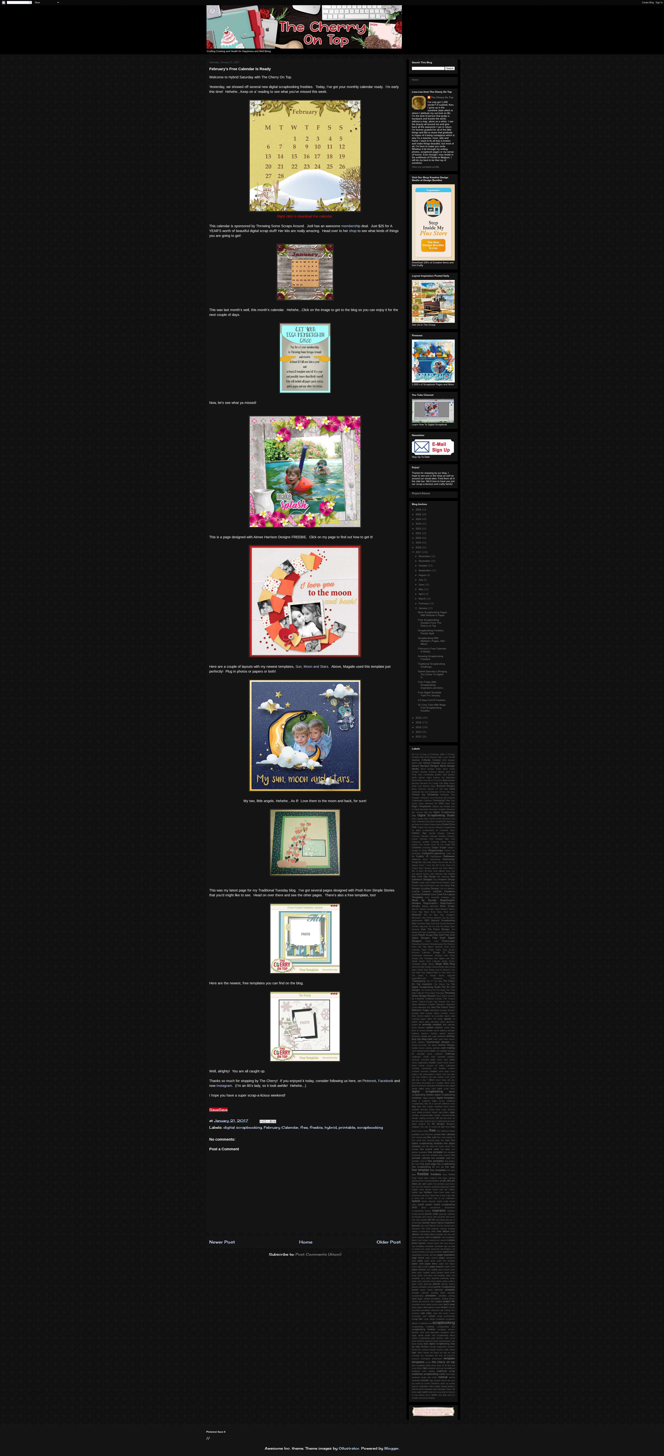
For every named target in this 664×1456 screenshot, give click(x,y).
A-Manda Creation (431, 760)
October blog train (420, 926)
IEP (437, 865)
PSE (448, 932)
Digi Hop (428, 812)
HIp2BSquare (436, 856)
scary (452, 1313)
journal (421, 1214)
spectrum (429, 1341)
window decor (424, 1395)
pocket (430, 1287)
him (445, 1190)
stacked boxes (445, 1341)
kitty (438, 1220)
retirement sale (437, 1310)
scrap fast (417, 1319)
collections (450, 1066)
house (432, 1195)
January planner (431, 868)
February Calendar (281, 1127)
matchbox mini (418, 1229)
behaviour (416, 1036)
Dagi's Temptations (421, 806)
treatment (416, 1377)
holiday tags (417, 1192)
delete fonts (449, 1083)
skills (447, 1338)
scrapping (441, 1329)
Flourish (451, 842)
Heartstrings (435, 859)
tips (425, 1368)
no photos (416, 1249)
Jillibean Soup (444, 871)
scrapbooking (370, 1127)
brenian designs (446, 1045)
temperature (437, 1359)
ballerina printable (447, 1030)
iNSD (414, 1207)
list (448, 1226)
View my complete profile (425, 166)
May (421, 589)
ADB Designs (448, 760)
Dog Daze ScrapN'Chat (436, 821)
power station (426, 1290)
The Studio (440, 990)
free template (420, 1170)
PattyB (414, 935)
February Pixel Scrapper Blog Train (437, 839)
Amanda (423, 772)
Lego (427, 882)
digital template (429, 1098)
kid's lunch (450, 1217)
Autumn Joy (439, 777)
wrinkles (431, 1398)
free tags (450, 1167)
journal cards (431, 1214)
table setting (449, 1350)
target (436, 1353)
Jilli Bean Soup (430, 871)
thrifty (428, 1365)
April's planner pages (422, 777)
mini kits (447, 1234)
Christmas (432, 794)
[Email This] (261, 1121)
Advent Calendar (431, 763)
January (423, 608)
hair (413, 1187)
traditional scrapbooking (425, 1373)
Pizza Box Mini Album (422, 947)
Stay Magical (427, 973)
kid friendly (416, 1217)
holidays (428, 1192)
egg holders (444, 1112)
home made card (447, 1192)
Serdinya (438, 955)
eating (419, 1112)
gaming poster (418, 1181)
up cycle (451, 1380)
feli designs (438, 1124)
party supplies (423, 1273)
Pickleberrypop (436, 944)
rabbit (425, 1307)
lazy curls (425, 1226)
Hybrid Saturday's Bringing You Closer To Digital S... (432, 674)
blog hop (416, 1039)
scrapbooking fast (446, 1327)
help (441, 1190)
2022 (419, 528)
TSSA (452, 978)
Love (433, 894)
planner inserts (448, 1284)
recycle (452, 1307)
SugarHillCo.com (419, 978)
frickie (452, 1174)
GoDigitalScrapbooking (433, 853)
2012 (419, 736)
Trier (445, 999)
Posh (446, 947)
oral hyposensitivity (434, 1252)
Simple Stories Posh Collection (426, 961)
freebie (316, 1127)
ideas (424, 1208)
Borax (414, 789)
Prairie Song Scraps (445, 950)
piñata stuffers (448, 1281)
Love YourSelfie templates (437, 897)
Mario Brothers (441, 909)
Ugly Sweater (439, 1002)
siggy (414, 1335)
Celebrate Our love (420, 792)
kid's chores (427, 1217)
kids (413, 1220)
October (423, 565)
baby (453, 1028)
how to (438, 1195)
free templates (438, 1170)
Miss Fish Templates (444, 915)
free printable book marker (438, 1155)
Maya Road (429, 912)
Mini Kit (428, 915)
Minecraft (416, 915)
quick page (449, 1304)
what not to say (434, 1392)
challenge (450, 1054)
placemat (427, 1284)
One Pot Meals (442, 926)
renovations (425, 1310)
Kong (435, 880)
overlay (426, 1255)
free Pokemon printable (431, 1134)
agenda (447, 1019)
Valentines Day (424, 1007)
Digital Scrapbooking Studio (436, 815)
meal (428, 1229)
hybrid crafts (442, 1201)
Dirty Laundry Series (432, 819)
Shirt (436, 958)
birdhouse (441, 1036)
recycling (415, 1310)
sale (423, 1313)
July (421, 579)
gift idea (447, 1181)
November (425, 561)
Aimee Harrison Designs (425, 765)
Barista (415, 780)
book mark (438, 1039)
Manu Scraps (447, 906)
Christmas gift (440, 798)
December (425, 556)
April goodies (449, 775)
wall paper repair (444, 1389)
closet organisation (420, 1063)
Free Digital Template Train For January (429, 694)
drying (431, 1109)
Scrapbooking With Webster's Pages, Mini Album (431, 641)
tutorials (425, 1380)
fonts (447, 1127)
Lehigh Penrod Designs (440, 882)
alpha (427, 1022)
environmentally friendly (430, 1115)
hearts (435, 1190)
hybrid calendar (428, 1201)
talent (420, 1353)
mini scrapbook (433, 1237)
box (453, 1042)
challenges (416, 1057)
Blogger (391, 1448)
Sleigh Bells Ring (445, 963)
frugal (414, 1178)
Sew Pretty (449, 955)
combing (415, 1068)
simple (420, 1335)
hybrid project (425, 1204)
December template (437, 809)
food (452, 1127)
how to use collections (444, 1198)
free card (431, 1137)
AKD (420, 763)
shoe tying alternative (429, 1332)
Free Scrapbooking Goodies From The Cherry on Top (429, 622)
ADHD (414, 763)
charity (426, 1057)
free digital (445, 1140)
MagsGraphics (430, 903)
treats (423, 1377)
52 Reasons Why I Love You (439, 757)
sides (452, 1332)
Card (452, 788)
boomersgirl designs (438, 1042)
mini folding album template (431, 1234)
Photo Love (432, 941)
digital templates (446, 1097)
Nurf (437, 923)
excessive (430, 1118)
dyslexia (451, 1109)
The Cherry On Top (442, 97)
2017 (419, 552)
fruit (439, 1178)
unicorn (444, 1380)
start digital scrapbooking (436, 1344)
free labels (445, 1149)
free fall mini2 (428, 1146)
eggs (452, 1112)
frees (445, 1174)
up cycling (450, 1383)
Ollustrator (349, 1448)
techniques (425, 1359)
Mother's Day (440, 918)
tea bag (443, 1353)
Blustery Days (429, 786)
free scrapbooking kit (423, 1167)
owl (431, 1255)
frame (414, 1131)
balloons (415, 1033)
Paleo (452, 932)
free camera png (419, 1137)
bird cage (432, 1036)
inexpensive (435, 1208)
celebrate (439, 1054)
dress (446, 1107)
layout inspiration (446, 1223)
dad (413, 1080)
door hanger (427, 1107)
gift (441, 1181)
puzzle (435, 1304)
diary (447, 1086)
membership (351, 226)
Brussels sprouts (426, 789)
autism (430, 1027)
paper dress (431, 1264)
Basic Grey (423, 780)
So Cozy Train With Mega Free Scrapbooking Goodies (432, 707)
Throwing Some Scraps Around (433, 994)
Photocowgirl (448, 941)
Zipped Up (429, 1016)
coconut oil (431, 1066)
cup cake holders (419, 1077)
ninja (453, 1246)
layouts (416, 1225)
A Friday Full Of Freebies (431, 700)
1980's (442, 754)
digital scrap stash (446, 1089)
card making (448, 1047)
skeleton (439, 1338)
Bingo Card (417, 786)
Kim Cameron (443, 877)
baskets (451, 1033)
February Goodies (438, 836)
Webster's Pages (420, 1010)
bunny (422, 1048)
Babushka (450, 777)
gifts (420, 1184)
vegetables (423, 1386)
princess (439, 1290)
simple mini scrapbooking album (440, 1335)
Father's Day (419, 833)
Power (424, 950)
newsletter (429, 1246)
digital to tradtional (421, 1101)
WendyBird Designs (438, 1010)
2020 (419, 538)
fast (413, 1121)
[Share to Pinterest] (274, 1121)
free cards (416, 1140)
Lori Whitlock (449, 889)
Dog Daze (446, 819)
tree (429, 1377)
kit (429, 1219)
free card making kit (446, 1137)
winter (434, 1395)
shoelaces (444, 1332)
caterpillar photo (424, 1054)
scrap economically (446, 1316)
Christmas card (427, 798)
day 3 (419, 1080)
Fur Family (445, 845)
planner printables (419, 1287)
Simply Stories (428, 964)
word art (451, 1395)
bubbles (415, 1048)
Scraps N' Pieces (444, 952)
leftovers (433, 1226)
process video (428, 1301)
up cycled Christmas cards (433, 1383)
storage (433, 1347)
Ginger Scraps (439, 847)
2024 (419, 519)
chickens (415, 1060)
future (444, 1178)
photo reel (422, 1275)
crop (444, 1074)
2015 (419, 722)
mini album (443, 1231)
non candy (425, 1249)
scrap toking (429, 1319)
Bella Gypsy (449, 783)
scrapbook (440, 1319)
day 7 (425, 1080)
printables (430, 1295)
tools (438, 1368)
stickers (425, 1347)
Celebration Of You (437, 792)
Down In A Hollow (421, 824)
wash (425, 1392)
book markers (418, 1042)
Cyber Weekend (425, 803)
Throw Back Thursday (434, 993)
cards (432, 1051)
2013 (419, 732)
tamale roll (427, 1353)
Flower (415, 845)
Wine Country (426, 1013)
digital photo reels (427, 1089)
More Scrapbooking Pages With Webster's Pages (432, 614)
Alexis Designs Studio (431, 769)
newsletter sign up (442, 1246)
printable (347, 1127)
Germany (427, 848)
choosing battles (428, 1060)
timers (419, 1368)
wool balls (442, 1395)
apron (414, 1028)
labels (442, 1220)
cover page (444, 1071)
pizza (433, 1281)
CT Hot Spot (441, 789)
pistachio (426, 1281)
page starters (431, 1258)
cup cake (451, 1074)
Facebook (385, 1081)
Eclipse (421, 827)
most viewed (440, 1240)
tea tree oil (440, 1356)
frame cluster (423, 1131)
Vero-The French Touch (443, 1007)
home (436, 1192)
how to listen (427, 1198)
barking (434, 1033)
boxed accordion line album (424, 1045)
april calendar (449, 1025)
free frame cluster (442, 1146)
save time (437, 1313)
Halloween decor (420, 859)
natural (430, 1243)
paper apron (429, 1261)
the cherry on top (443, 1362)
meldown (435, 1229)
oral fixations (445, 1249)
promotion (416, 1304)
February (424, 603)
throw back (436, 1365)
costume (415, 1071)
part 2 (429, 1270)
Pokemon (439, 947)
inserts (428, 1211)
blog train (427, 1039)
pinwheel (435, 1278)
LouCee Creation (421, 891)
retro (453, 1310)
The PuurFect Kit (428, 990)
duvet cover (441, 1109)
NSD (427, 920)
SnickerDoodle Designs (422, 967)
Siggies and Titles (447, 958)
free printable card (440, 1158)
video (431, 1386)
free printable (435, 1152)
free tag (440, 1167)
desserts (422, 1086)
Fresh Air (435, 845)
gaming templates (432, 1181)
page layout (418, 1258)
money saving (429, 1240)
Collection (428, 800)
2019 (419, 542)
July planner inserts (420, 874)
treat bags (450, 1374)
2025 (419, 514)
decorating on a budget (432, 1083)
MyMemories (417, 920)
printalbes (443, 1296)
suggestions (442, 1347)
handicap (436, 1187)
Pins (445, 944)
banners (424, 1033)
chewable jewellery (446, 1057)
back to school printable (422, 1030)
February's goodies (420, 842)
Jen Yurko (443, 868)
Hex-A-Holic (443, 862)
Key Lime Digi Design (424, 876)
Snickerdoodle (438, 967)
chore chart (442, 1060)
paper (420, 1261)
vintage (437, 1386)
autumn (438, 1027)
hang (442, 1187)
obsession (435, 1249)
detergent (431, 1086)
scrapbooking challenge (423, 1327)
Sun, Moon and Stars (312, 666)
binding (424, 1036)
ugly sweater (435, 1380)
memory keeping (447, 1229)
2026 (419, 509)
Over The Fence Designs (435, 929)
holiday (452, 1190)
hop (423, 1195)
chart (433, 1057)
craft (420, 1074)
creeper (438, 1074)
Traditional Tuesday (433, 999)
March (422, 598)
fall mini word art (447, 1118)
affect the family (434, 1019)
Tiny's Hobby (441, 996)
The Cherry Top (441, 984)
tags (414, 1352)
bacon (436, 1030)
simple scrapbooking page (423, 1338)
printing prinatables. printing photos (439, 1299)
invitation (451, 1211)
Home (305, 1242)
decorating (416, 1083)
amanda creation (431, 1024)
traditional (451, 1368)
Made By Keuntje (424, 900)
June (422, 584)
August (423, 575)
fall (437, 1118)
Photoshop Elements (420, 944)
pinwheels (444, 1278)
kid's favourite (439, 1217)
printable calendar (420, 1293)
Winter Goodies (441, 1013)
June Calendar (436, 874)
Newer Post (222, 1242)
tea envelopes (427, 1356)
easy (414, 1112)
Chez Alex (450, 792)
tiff (446, 1365)
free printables (436, 1160)
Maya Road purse (446, 912)
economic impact (430, 1112)
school (431, 1316)
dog (414, 1106)
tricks (434, 1377)
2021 (419, 533)
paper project (423, 1267)
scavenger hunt (419, 1316)
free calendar (448, 1134)
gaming (452, 1178)
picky (428, 1278)
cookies (451, 1068)
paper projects (437, 1266)
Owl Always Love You (436, 932)
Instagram (224, 1086)
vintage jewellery (448, 1386)
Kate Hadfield (449, 874)
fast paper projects (423, 1121)
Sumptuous (438, 978)
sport (436, 1341)
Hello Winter (432, 862)
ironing (414, 1214)
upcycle (415, 1386)
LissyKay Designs (430, 888)
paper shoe (450, 1267)
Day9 (416, 809)
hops (427, 1195)
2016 (419, 717)
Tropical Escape (425, 1002)
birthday (451, 1036)
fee (428, 1124)
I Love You (430, 865)
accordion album (442, 1016)
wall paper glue (430, 1389)
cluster (432, 1062)
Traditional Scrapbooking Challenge (431, 665)
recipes (444, 1307)
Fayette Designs (437, 833)
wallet (419, 1392)
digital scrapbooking (242, 1127)
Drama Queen (436, 824)
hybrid (331, 1127)
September (425, 570)
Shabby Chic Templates (422, 958)
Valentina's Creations (427, 1004)
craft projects (428, 1074)
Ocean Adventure (447, 923)
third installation (418, 1365)
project (439, 1301)
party (434, 1269)
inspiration (439, 1210)
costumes (424, 1071)
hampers (427, 1187)
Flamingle (435, 842)
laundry (426, 1223)
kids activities (421, 1220)
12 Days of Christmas (429, 754)
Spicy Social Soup (420, 970)
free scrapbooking (446, 1164)
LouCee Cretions (421, 894)
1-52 (417, 754)
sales (429, 1313)
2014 (419, 727)
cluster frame (442, 1063)
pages (442, 1258)
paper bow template (446, 1261)
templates (418, 1362)
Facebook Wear (447, 830)
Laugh (421, 882)
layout (434, 1223)
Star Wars (416, 973)
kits (433, 1220)
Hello (424, 862)
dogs (419, 1107)
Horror (421, 865)
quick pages (417, 1307)
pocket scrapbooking (444, 1287)
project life (449, 1301)
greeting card (443, 1184)
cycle (452, 1077)
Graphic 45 (422, 856)
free (304, 1127)
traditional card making (423, 1371)
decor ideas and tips (445, 1080)
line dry (444, 1226)
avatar (446, 1028)
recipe (437, 1307)
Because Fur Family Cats (431, 783)
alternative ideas (438, 1022)
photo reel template (436, 1275)
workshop (423, 1398)
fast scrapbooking (439, 1121)
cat (437, 1051)
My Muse (450, 918)
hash (447, 1187)
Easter (445, 824)
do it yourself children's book (442, 1104)
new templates (418, 1246)
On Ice (432, 926)
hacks (452, 1184)
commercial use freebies (433, 1068)
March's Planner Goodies (423, 909)
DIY (435, 803)
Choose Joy (418, 794)
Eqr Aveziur (430, 827)
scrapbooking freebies (423, 1329)
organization (417, 1255)
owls (435, 1255)
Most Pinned (427, 918)
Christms (451, 798)
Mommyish (416, 918)
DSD (441, 803)
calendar (436, 1048)
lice (438, 1226)
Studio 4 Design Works (431, 975)
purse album (426, 1304)
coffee (441, 1066)
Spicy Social (450, 967)
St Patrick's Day (447, 970)
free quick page (428, 1164)
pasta (433, 1273)
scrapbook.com (425, 1323)
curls (447, 1077)
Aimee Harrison (448, 763)
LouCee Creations (444, 891)
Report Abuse (421, 493)
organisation (449, 1252)
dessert (415, 1086)
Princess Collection (421, 952)
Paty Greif (439, 935)
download (438, 1107)
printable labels (438, 1293)
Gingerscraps (435, 850)
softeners (421, 1341)
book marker (449, 1039)
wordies (415, 1398)
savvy (446, 1313)
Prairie (431, 950)
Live (441, 889)
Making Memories (430, 906)
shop (353, 231)
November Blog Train (426, 923)
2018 (419, 547)
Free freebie (424, 845)
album (421, 1022)
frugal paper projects (427, 1178)
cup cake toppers (436, 1077)
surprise (439, 1350)
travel (442, 1374)
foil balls (441, 1127)
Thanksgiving (418, 981)
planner (436, 1284)
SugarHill (451, 975)
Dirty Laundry (417, 819)
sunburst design (429, 1350)
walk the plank (418, 1389)
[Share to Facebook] (271, 1121)
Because (415, 783)
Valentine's (441, 1004)
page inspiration (446, 1254)
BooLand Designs (446, 786)
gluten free (432, 1184)
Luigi (453, 897)
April (421, 594)
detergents (440, 1086)
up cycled (416, 1383)
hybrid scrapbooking (444, 1204)
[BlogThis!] (264, 1121)
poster (415, 1290)
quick (441, 1304)
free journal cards (429, 1149)
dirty (426, 1104)
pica (423, 1278)
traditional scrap (446, 1371)
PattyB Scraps (425, 935)
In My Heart (445, 865)
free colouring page (431, 1140)
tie (443, 1365)
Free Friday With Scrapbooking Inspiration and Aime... (431, 685)
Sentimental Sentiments (422, 955)
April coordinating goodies (430, 775)
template (449, 1358)
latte (420, 1223)
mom (420, 1240)
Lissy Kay (439, 885)
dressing (424, 1109)
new (441, 1243)
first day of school (429, 1127)
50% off (423, 757)
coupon (433, 1071)
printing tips (417, 1301)
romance (415, 1313)
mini (433, 1231)
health (452, 1187)
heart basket (425, 1190)
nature (436, 1243)
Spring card (434, 970)
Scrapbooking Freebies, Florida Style (431, 632)
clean (452, 1060)
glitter (424, 1184)
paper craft (417, 1264)
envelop (415, 1115)
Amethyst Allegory (437, 772)
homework (416, 1195)
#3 (413, 754)
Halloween (449, 856)
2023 (419, 523)
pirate (452, 1278)
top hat (443, 1368)
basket (442, 1033)
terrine (428, 1362)
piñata (438, 1281)
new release (449, 1243)
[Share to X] (268, 1121)
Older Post (389, 1242)
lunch (452, 1226)
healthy (415, 1190)
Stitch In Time (440, 973)
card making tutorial (420, 1051)
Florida (443, 842)
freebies (436, 1174)
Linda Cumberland (426, 885)
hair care (419, 1187)
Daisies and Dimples (441, 806)
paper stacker (419, 1269)
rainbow (431, 1307)
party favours (444, 1270)
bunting (429, 1048)
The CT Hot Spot (434, 981)
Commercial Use (441, 800)
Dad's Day (450, 803)
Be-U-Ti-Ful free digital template (441, 780)
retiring (447, 1310)
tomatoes (431, 1368)
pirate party (417, 1281)
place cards (417, 1284)
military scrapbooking (421, 1231)
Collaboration (417, 800)
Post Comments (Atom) (318, 1254)
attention (421, 1028)
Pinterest (369, 1081)
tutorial (443, 1377)
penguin (440, 1273)
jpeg (441, 1214)
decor (432, 1080)
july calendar (449, 1214)
